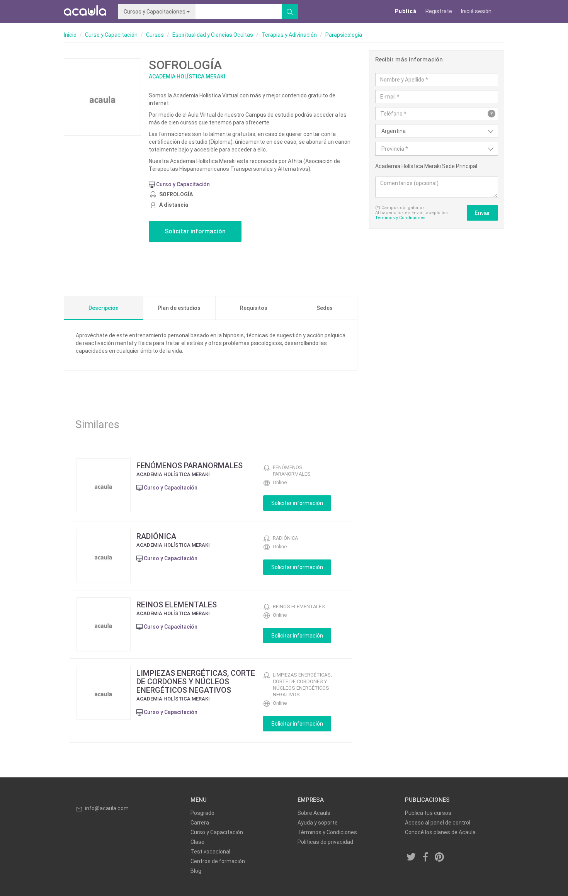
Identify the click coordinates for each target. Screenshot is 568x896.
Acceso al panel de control (437, 822)
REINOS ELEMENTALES (176, 604)
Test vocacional (210, 851)
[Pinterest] (439, 857)
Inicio (70, 35)
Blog (195, 871)
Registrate (438, 11)
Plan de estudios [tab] (179, 308)
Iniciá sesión (476, 11)
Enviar (482, 213)
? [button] (491, 113)
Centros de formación (217, 861)
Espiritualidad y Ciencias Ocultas (212, 35)
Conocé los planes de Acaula (440, 832)
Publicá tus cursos (428, 813)
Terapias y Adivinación (289, 35)
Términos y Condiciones (400, 217)
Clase (197, 842)
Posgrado (202, 813)
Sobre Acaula (314, 813)
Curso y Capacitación (111, 35)
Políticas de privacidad (325, 842)
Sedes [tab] (324, 308)
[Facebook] (425, 857)
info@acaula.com (107, 808)
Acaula (85, 11)
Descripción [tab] (103, 308)
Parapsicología (343, 35)
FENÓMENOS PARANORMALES (189, 465)
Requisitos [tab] (253, 308)
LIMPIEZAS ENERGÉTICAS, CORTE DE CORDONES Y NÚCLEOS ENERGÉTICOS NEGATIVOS (195, 681)
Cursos (155, 35)
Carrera (199, 822)
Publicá (406, 11)
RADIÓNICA (156, 536)
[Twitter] (411, 857)
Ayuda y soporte (318, 822)
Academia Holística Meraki (187, 76)
